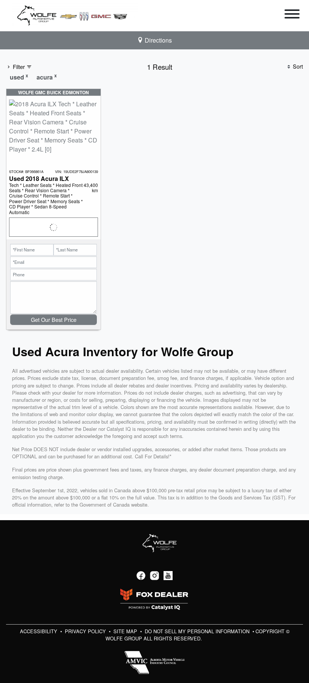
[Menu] (292, 15)
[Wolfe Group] (75, 15)
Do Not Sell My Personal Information (198, 631)
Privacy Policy (86, 631)
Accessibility (39, 631)
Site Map (126, 631)
